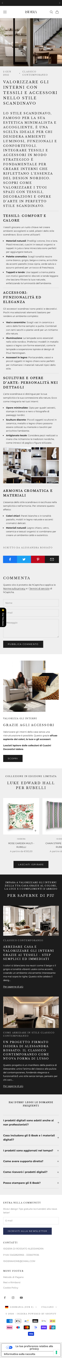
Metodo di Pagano (13, 1277)
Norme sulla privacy (14, 588)
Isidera (21, 839)
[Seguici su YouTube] (21, 1297)
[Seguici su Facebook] (4, 1297)
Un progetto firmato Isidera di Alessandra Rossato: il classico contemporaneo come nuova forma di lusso (26, 1050)
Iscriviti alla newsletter (27, 1231)
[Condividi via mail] (52, 559)
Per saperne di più (13, 986)
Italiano (47, 1307)
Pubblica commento (23, 644)
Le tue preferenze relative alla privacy (34, 1347)
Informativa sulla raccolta (19, 1354)
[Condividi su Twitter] (24, 559)
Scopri (13, 758)
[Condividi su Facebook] (10, 559)
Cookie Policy (10, 1287)
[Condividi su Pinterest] (38, 559)
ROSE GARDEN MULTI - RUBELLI (21, 845)
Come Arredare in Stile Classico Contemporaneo (29, 1034)
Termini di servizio (39, 588)
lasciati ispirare (31, 864)
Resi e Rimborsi (12, 1282)
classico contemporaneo (35, 73)
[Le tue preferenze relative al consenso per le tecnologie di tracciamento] (56, 1352)
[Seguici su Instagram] (13, 1297)
